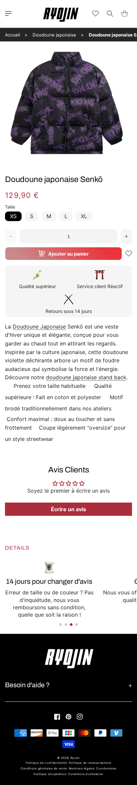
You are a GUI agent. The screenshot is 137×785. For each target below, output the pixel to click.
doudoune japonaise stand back (86, 377)
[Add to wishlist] (128, 253)
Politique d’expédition (50, 774)
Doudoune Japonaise (39, 326)
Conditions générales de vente (44, 768)
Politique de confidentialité (46, 762)
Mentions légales (81, 768)
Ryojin (75, 757)
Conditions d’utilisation (85, 774)
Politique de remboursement (90, 762)
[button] (8, 13)
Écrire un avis (68, 509)
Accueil (12, 34)
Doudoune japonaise (54, 34)
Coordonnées (106, 768)
